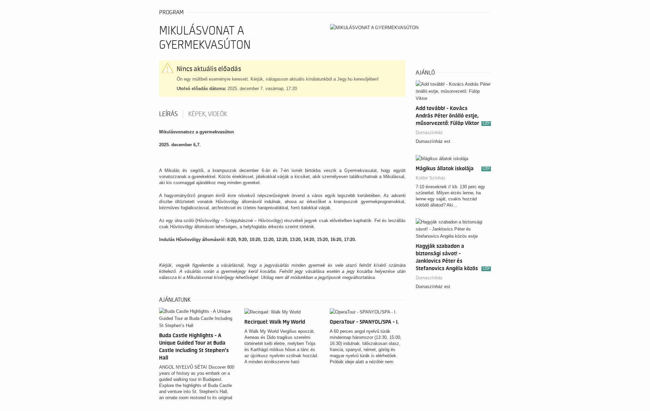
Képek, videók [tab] (207, 114)
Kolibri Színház (431, 177)
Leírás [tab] (168, 114)
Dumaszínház (429, 132)
